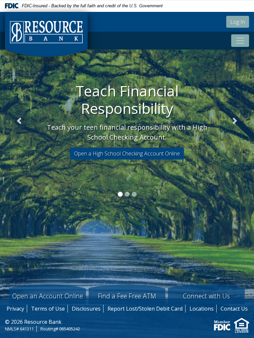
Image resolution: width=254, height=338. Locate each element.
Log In (237, 21)
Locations (202, 308)
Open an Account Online (47, 295)
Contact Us (234, 308)
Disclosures (86, 308)
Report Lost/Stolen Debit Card (145, 308)
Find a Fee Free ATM (127, 295)
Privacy (15, 308)
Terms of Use (48, 308)
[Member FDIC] (222, 324)
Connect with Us (206, 295)
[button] (19, 120)
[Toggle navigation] (240, 40)
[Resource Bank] (46, 34)
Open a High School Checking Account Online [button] (127, 153)
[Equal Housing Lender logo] (241, 324)
